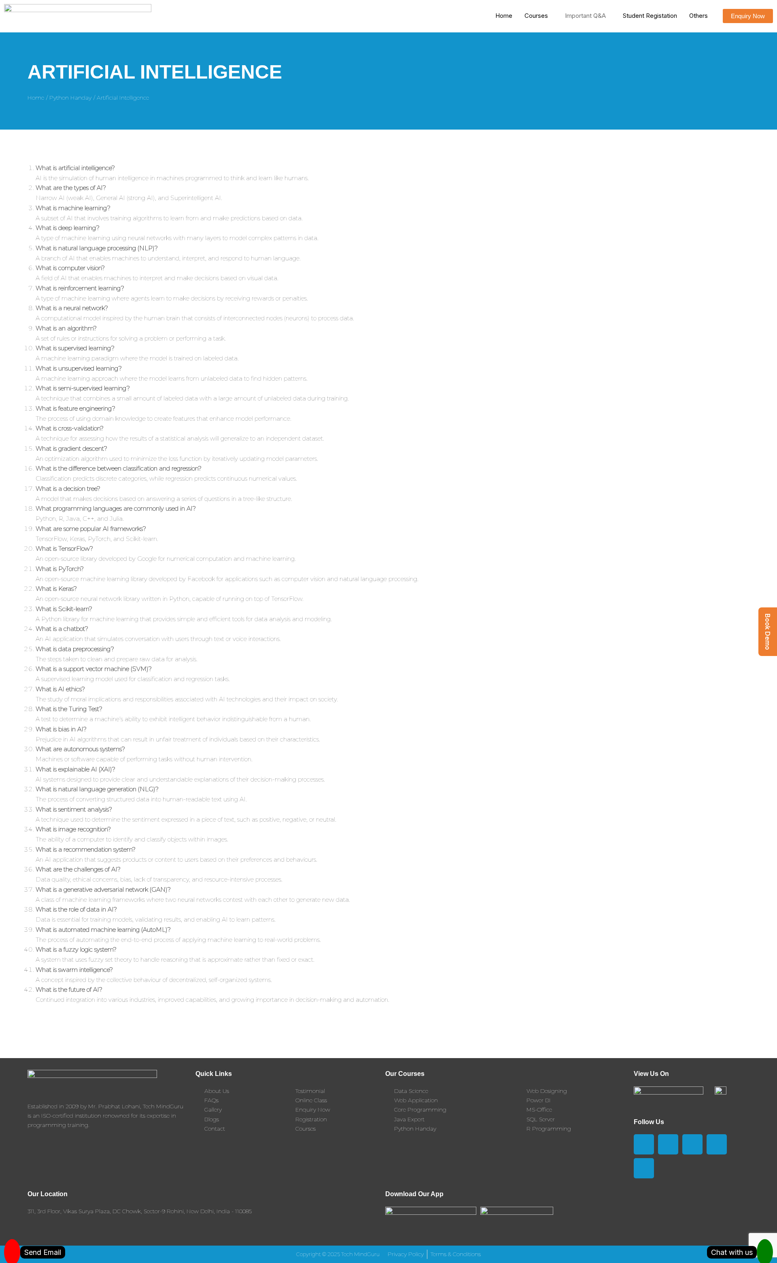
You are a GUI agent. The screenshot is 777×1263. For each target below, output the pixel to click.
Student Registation (650, 15)
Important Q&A (585, 15)
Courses (536, 15)
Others (698, 15)
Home (503, 15)
